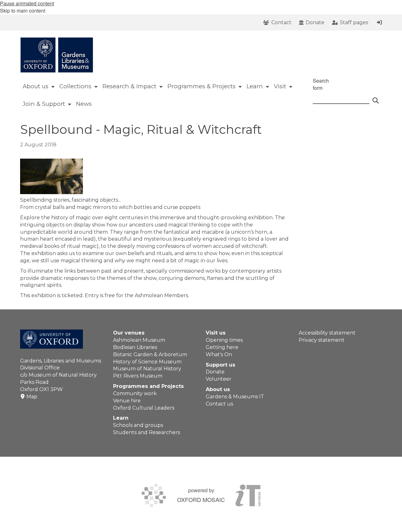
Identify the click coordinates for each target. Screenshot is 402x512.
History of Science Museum (147, 362)
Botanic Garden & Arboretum (150, 354)
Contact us (219, 404)
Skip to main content (22, 10)
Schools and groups (138, 425)
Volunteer (218, 379)
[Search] (375, 97)
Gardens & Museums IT (235, 397)
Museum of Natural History (147, 369)
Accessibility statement (327, 333)
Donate (215, 372)
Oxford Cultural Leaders (143, 408)
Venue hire (127, 401)
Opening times (224, 340)
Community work (135, 393)
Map (31, 397)
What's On (219, 354)
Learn (120, 418)
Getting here (222, 347)
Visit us (215, 333)
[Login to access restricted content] (379, 22)
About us (218, 389)
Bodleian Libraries (135, 347)
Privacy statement (322, 340)
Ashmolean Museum (139, 340)
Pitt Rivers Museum (137, 376)
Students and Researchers (146, 432)
